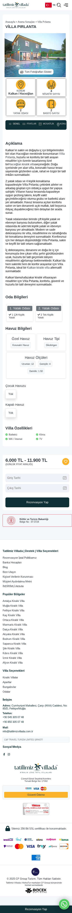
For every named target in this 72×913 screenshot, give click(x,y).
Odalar (6, 691)
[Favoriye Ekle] (65, 461)
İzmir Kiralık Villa (12, 657)
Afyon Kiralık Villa (13, 662)
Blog (5, 567)
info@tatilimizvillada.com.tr (18, 731)
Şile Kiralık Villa (11, 648)
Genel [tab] (16, 124)
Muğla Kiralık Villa (13, 605)
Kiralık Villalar (10, 677)
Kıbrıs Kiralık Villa (13, 653)
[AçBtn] (59, 5)
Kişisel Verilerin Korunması (18, 576)
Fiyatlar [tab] (31, 124)
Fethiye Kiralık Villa (13, 610)
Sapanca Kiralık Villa (14, 643)
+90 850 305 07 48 (13, 721)
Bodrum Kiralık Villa (14, 638)
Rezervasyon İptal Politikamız (20, 557)
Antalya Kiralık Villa (13, 600)
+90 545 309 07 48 (13, 717)
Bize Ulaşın (9, 571)
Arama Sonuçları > (27, 22)
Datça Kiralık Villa (13, 629)
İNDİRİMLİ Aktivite (13, 586)
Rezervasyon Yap (37, 502)
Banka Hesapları (12, 562)
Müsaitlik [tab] (48, 124)
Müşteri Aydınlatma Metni (17, 581)
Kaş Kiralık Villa (11, 615)
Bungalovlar (9, 686)
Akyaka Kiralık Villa (14, 634)
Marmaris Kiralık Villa (15, 624)
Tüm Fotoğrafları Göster (38, 71)
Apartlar (7, 682)
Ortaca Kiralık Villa (13, 619)
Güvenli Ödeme (36, 794)
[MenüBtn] (65, 5)
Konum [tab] (64, 124)
